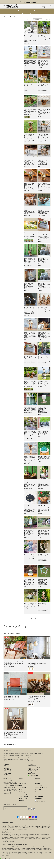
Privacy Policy (7, 773)
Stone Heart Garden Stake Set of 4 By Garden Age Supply (43, 411)
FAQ (29, 763)
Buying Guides (32, 772)
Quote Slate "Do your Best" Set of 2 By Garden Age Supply (29, 510)
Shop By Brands (32, 770)
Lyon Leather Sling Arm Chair (11, 697)
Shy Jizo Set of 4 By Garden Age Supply (29, 557)
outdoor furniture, (37, 826)
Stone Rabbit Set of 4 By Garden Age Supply (44, 38)
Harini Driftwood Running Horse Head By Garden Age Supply (44, 336)
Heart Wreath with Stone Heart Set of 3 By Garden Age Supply (44, 559)
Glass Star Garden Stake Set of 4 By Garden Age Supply (42, 583)
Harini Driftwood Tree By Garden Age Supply (44, 310)
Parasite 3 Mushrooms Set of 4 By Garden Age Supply (30, 336)
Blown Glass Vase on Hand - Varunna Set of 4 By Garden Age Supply (44, 187)
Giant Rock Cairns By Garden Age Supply (43, 384)
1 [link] (27, 618)
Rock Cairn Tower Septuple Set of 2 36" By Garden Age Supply (44, 361)
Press (5, 765)
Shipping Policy (32, 765)
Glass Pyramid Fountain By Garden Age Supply (44, 459)
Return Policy (31, 768)
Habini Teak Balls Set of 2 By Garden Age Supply (30, 384)
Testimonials (7, 767)
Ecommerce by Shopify (33, 819)
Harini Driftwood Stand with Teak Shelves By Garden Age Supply (29, 262)
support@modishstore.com (12, 759)
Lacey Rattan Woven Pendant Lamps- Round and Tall (37, 664)
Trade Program (7, 769)
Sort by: (29, 19)
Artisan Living (7, 770)
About (5, 763)
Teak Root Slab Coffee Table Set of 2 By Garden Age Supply (29, 163)
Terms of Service (8, 772)
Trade (43, 4)
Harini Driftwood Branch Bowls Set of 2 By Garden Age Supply (44, 212)
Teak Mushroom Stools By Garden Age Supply (30, 236)
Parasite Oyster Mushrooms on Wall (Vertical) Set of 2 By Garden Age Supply (43, 608)
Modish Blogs (31, 773)
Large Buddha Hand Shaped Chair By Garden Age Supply (43, 89)
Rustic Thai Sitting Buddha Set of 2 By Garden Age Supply (29, 287)
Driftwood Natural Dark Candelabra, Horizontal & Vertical (36, 699)
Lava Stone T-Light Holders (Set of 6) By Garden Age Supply (29, 312)
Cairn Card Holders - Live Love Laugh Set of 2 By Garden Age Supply (30, 361)
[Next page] (46, 618)
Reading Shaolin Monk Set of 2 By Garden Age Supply (43, 534)
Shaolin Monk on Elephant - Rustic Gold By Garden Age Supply (43, 262)
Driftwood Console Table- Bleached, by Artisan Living (13, 735)
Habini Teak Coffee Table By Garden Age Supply (29, 212)
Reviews (6, 774)
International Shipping (34, 767)
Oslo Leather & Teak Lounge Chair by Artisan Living (13, 664)
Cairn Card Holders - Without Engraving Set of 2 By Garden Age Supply (43, 238)
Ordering (30, 764)
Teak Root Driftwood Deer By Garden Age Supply (29, 89)
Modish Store (22, 819)
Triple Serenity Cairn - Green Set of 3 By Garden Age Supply (29, 583)
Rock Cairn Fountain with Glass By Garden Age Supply (43, 64)
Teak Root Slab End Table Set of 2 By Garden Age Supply (43, 139)
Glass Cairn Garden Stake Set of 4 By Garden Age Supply (29, 534)
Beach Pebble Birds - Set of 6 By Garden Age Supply (30, 40)
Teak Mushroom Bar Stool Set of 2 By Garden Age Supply (29, 139)
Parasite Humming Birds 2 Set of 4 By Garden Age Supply (30, 460)
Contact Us (43, 6)
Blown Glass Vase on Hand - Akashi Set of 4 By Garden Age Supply (29, 187)
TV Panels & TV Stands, (36, 827)
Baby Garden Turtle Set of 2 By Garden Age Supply (30, 608)
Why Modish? (7, 764)
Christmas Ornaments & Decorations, (21, 827)
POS (26, 819)
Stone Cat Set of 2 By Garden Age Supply (43, 434)
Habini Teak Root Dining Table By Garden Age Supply (44, 113)
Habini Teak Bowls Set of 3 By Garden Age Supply (29, 485)
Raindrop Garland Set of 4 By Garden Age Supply (30, 410)
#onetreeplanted (39, 753)
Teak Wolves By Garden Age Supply (30, 112)
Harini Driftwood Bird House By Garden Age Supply (43, 485)
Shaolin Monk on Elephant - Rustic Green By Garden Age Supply (44, 287)
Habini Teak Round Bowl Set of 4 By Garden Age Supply (44, 510)
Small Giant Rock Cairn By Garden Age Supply (30, 63)
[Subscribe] (25, 808)
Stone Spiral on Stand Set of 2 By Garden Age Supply (30, 435)
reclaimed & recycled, (7, 827)
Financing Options (33, 769)
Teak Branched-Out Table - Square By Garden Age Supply (42, 163)
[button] (4, 6)
